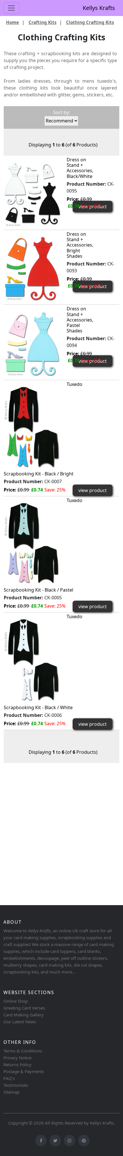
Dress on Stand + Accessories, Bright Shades (80, 245)
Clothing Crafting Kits (90, 22)
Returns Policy (17, 1064)
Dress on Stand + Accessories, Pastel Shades (80, 320)
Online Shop (15, 1001)
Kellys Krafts (99, 8)
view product (92, 490)
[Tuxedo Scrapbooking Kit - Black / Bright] (32, 427)
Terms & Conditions (22, 1051)
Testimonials (15, 1085)
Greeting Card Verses (24, 1008)
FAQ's (9, 1078)
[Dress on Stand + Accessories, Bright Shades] (32, 268)
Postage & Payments (23, 1071)
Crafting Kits (43, 22)
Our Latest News (19, 1021)
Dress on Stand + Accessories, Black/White (80, 167)
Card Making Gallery (23, 1015)
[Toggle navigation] (11, 8)
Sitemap (11, 1092)
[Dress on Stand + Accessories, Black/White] (32, 194)
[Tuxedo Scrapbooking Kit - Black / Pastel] (32, 543)
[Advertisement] (61, 836)
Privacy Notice (17, 1057)
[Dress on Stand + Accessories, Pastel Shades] (32, 343)
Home (12, 22)
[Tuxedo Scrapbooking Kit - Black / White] (32, 660)
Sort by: (61, 112)
